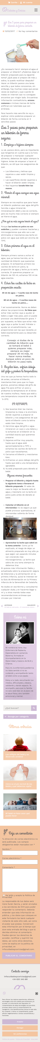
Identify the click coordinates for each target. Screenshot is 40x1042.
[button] (37, 993)
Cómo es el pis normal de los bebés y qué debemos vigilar (19, 785)
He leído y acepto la (18, 896)
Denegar (20, 1028)
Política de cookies (8, 1039)
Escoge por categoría (18, 716)
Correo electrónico (11, 858)
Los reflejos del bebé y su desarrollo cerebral (17, 755)
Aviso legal (34, 1039)
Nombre (6, 849)
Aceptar (20, 1022)
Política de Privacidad (23, 1039)
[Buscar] (34, 708)
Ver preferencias (20, 1034)
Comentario (8, 867)
